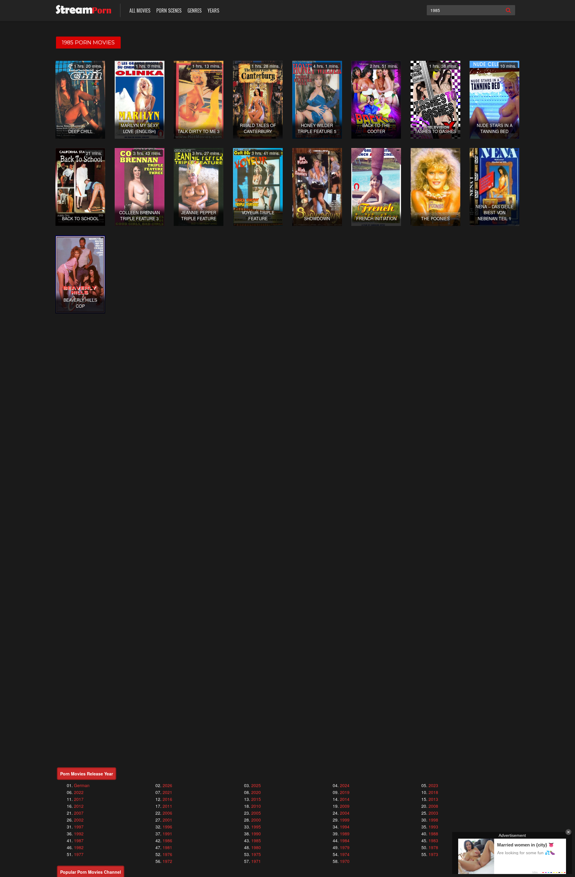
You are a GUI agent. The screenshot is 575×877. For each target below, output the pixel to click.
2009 (344, 806)
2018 (433, 792)
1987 (79, 840)
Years (213, 10)
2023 (433, 785)
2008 (433, 806)
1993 (433, 827)
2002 (79, 820)
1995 (256, 827)
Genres (194, 10)
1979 (344, 847)
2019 (344, 792)
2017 (79, 799)
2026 (167, 785)
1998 (433, 820)
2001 (167, 820)
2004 (344, 813)
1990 (256, 834)
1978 (433, 847)
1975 (256, 854)
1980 (256, 847)
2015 (256, 799)
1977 (79, 854)
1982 (79, 847)
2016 (167, 799)
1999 (344, 820)
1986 (167, 840)
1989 (344, 834)
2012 (79, 806)
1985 (256, 840)
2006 (167, 813)
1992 (79, 834)
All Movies (139, 10)
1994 (344, 827)
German (82, 785)
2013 (433, 799)
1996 (167, 827)
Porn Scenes (168, 10)
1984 (344, 840)
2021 (167, 792)
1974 (344, 854)
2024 (344, 785)
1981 (167, 847)
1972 (167, 861)
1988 (433, 834)
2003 (433, 813)
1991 (167, 834)
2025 (256, 785)
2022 (79, 792)
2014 (344, 799)
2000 (256, 820)
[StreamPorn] (83, 9)
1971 (256, 861)
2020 (256, 792)
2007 (79, 813)
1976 (167, 854)
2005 (256, 813)
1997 (79, 827)
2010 (256, 806)
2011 (167, 806)
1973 (433, 854)
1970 (344, 861)
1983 (433, 840)
